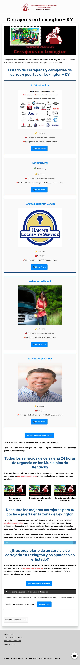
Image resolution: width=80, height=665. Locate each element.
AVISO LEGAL (9, 634)
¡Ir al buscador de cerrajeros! (39, 584)
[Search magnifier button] (74, 542)
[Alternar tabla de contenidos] (24, 619)
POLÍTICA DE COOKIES (12, 641)
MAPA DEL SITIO (10, 644)
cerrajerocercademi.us (27, 476)
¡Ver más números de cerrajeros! (39, 435)
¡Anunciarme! (44, 604)
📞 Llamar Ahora (39, 149)
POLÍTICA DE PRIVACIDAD (13, 637)
